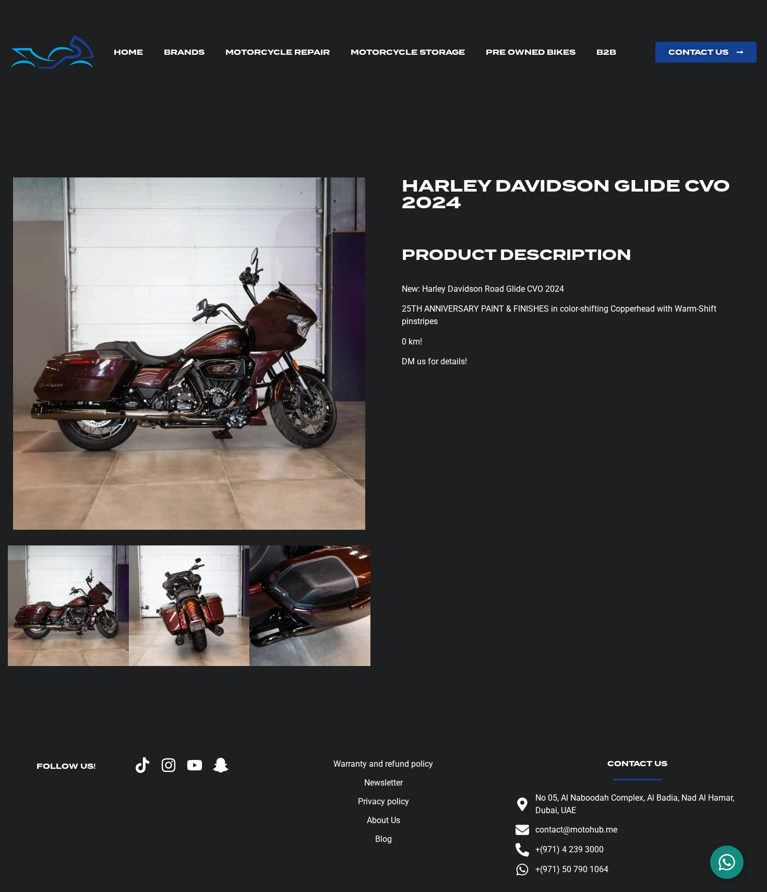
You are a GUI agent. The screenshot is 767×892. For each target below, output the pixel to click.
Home (128, 52)
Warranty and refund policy (383, 764)
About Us (383, 820)
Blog (383, 839)
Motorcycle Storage (408, 52)
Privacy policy (383, 801)
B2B (606, 52)
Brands (184, 52)
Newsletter (383, 783)
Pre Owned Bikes (531, 52)
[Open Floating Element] (727, 862)
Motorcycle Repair (277, 52)
